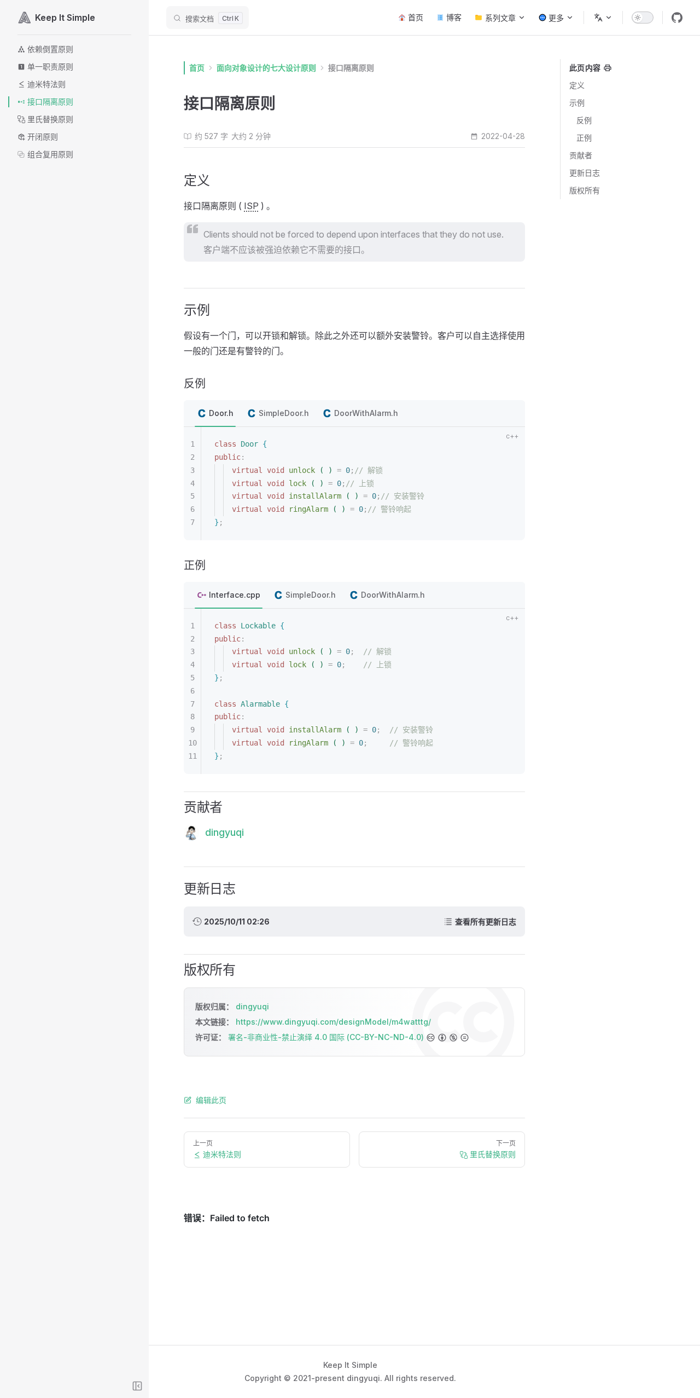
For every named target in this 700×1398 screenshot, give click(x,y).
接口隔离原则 (351, 67)
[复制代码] (510, 446)
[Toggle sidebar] (137, 1386)
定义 (577, 85)
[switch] (643, 17)
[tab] (215, 413)
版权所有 (584, 190)
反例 (584, 120)
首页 (197, 67)
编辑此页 (211, 1100)
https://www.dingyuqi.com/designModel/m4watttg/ (333, 1021)
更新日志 (584, 172)
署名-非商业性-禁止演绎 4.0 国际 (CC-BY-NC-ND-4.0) (326, 1037)
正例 (584, 137)
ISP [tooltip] (251, 205)
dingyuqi (252, 1006)
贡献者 (580, 155)
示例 (577, 102)
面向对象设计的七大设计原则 (266, 67)
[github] (677, 17)
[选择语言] (603, 17)
